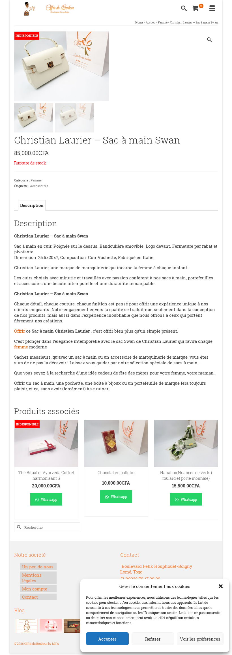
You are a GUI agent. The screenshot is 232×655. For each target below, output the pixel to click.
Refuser (152, 639)
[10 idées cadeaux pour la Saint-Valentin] (50, 626)
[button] (221, 586)
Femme (36, 180)
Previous (19, 469)
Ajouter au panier (116, 512)
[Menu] (212, 8)
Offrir (19, 331)
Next (213, 469)
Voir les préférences (200, 639)
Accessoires (39, 186)
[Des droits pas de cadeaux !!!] (26, 626)
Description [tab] (32, 205)
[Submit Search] (18, 527)
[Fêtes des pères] (74, 626)
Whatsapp (48, 499)
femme (21, 347)
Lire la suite (46, 515)
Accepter (107, 639)
